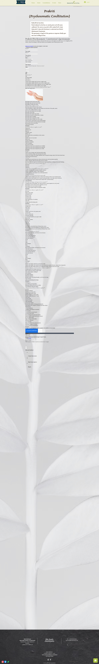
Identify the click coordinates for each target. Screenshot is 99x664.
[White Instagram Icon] (48, 660)
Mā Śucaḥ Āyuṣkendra (49, 640)
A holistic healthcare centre (49, 653)
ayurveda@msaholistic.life (72, 640)
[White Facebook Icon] (51, 660)
